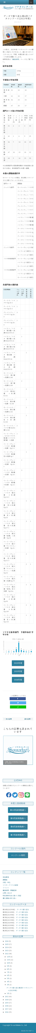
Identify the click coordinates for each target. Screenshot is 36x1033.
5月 (8, 978)
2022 (7, 953)
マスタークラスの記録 (10, 885)
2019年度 (18, 671)
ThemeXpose (6, 1028)
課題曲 (5, 880)
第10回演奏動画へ (18, 810)
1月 (8, 993)
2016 (7, 1012)
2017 (7, 1009)
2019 (7, 1003)
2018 (7, 1006)
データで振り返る (23, 909)
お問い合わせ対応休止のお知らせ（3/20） (14, 762)
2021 (7, 996)
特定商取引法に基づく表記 (12, 895)
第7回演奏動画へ (18, 834)
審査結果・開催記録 (10, 890)
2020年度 (18, 663)
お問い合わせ (7, 893)
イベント (6, 888)
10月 (8, 963)
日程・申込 (6, 882)
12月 (8, 957)
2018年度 (18, 679)
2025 (7, 944)
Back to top (26, 1031)
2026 (7, 941)
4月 (8, 981)
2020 (7, 1000)
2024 (7, 947)
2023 (7, 950)
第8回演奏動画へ (18, 826)
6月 (8, 975)
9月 (8, 966)
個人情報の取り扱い (10, 898)
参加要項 (6, 877)
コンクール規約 (19, 855)
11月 (8, 960)
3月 (8, 985)
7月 (8, 972)
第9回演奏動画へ (18, 818)
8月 (8, 969)
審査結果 (15, 59)
